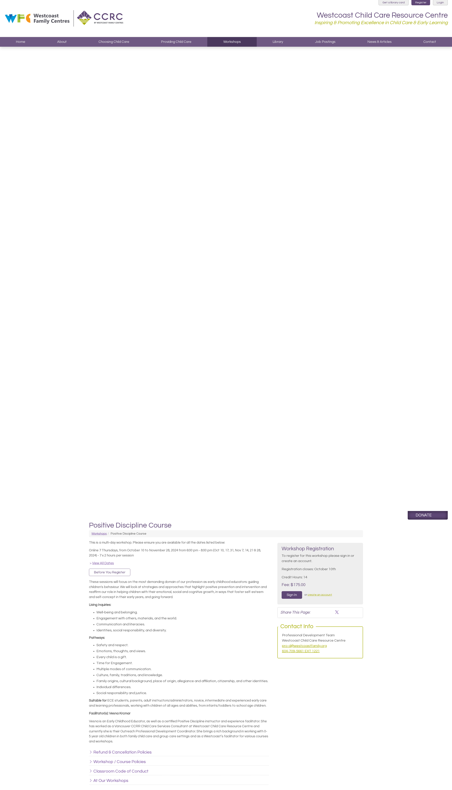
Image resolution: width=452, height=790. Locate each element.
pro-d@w (289, 646)
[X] (337, 612)
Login (440, 2)
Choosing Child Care (114, 42)
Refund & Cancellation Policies (122, 752)
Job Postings (325, 42)
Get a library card (393, 2)
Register (420, 2)
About (62, 42)
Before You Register (109, 572)
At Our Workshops (110, 780)
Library (278, 42)
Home (20, 42)
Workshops (232, 42)
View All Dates (102, 563)
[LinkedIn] (331, 612)
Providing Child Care (176, 42)
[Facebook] (326, 612)
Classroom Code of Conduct (120, 771)
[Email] (320, 612)
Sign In (292, 595)
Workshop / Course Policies (119, 762)
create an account (320, 594)
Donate (424, 515)
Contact (429, 42)
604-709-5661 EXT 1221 (301, 651)
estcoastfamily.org (311, 646)
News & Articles (379, 42)
